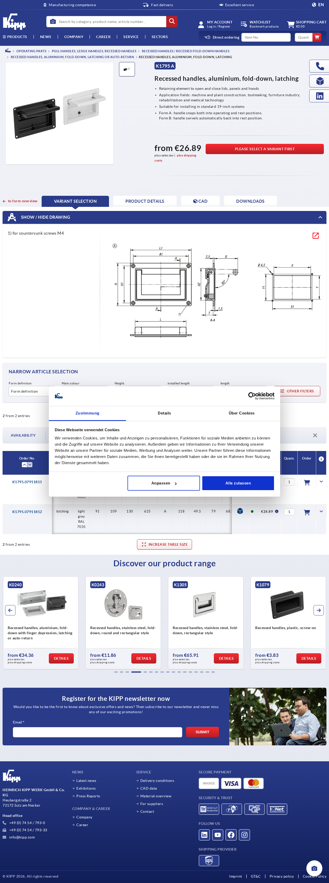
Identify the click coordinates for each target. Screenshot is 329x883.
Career (103, 37)
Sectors (160, 37)
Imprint (235, 876)
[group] (40, 623)
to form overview (23, 201)
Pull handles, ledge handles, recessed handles (93, 51)
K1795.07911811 (27, 482)
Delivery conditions (157, 781)
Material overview (156, 796)
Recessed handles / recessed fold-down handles (185, 51)
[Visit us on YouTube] (217, 835)
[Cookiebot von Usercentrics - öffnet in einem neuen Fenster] (252, 396)
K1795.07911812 (27, 512)
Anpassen (160, 483)
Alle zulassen (238, 483)
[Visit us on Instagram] (244, 835)
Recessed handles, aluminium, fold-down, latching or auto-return (72, 57)
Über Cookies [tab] (242, 413)
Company (74, 37)
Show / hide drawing (45, 217)
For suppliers (151, 804)
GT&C (256, 876)
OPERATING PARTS (31, 51)
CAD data (148, 788)
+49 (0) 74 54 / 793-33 (27, 830)
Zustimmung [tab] (87, 413)
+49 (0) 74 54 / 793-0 (26, 823)
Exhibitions (86, 788)
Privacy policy (282, 876)
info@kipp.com (21, 837)
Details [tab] (164, 413)
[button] (116, 672)
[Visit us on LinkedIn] (204, 835)
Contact (147, 811)
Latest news (86, 781)
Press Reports (88, 796)
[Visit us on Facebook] (231, 835)
